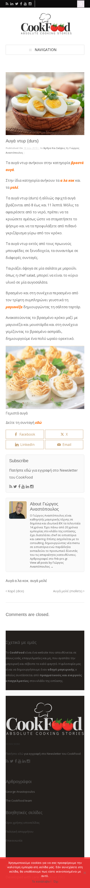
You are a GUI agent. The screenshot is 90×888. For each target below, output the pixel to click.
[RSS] (10, 487)
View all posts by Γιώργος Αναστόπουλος (47, 564)
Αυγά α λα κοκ (17, 580)
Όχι (56, 881)
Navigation (46, 49)
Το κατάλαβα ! (41, 881)
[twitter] (16, 3)
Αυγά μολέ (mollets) (68, 591)
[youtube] (25, 3)
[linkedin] (11, 3)
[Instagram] (31, 487)
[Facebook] (19, 487)
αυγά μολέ (38, 580)
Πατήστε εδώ (20, 470)
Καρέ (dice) (15, 591)
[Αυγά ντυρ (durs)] (45, 103)
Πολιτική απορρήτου (19, 831)
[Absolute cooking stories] (45, 33)
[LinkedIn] (27, 487)
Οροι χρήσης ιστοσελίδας (23, 823)
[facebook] (21, 3)
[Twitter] (15, 487)
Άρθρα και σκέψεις (54, 148)
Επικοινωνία (14, 840)
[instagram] (30, 3)
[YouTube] (23, 487)
